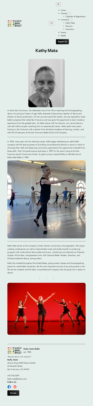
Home (63, 10)
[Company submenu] (70, 19)
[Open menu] (51, 23)
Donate (13, 392)
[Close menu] (58, 4)
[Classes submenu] (68, 13)
